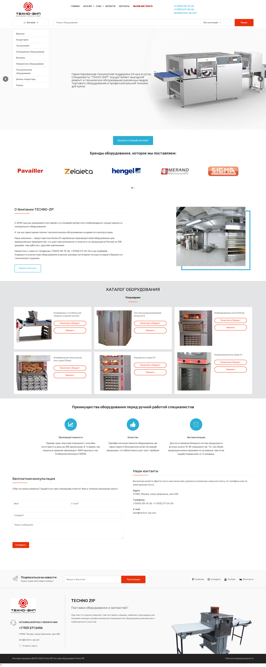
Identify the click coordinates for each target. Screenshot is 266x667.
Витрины (20, 58)
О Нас (98, 6)
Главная (75, 6)
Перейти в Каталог (28, 268)
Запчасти (110, 6)
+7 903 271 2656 (31, 627)
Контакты (124, 6)
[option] (133, 348)
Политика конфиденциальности (239, 658)
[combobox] (126, 22)
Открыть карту (29, 646)
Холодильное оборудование (30, 52)
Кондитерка (22, 40)
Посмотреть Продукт (70, 323)
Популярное (133, 297)
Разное (19, 85)
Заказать (70, 330)
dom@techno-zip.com (185, 13)
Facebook (199, 579)
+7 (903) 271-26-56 (184, 9)
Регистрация (133, 579)
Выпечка (20, 34)
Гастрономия (22, 45)
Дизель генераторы (25, 79)
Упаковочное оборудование (30, 64)
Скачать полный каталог (133, 140)
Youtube (231, 579)
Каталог (87, 6)
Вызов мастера (141, 6)
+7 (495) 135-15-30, (184, 6)
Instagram (216, 579)
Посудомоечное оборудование (24, 71)
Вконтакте (248, 579)
